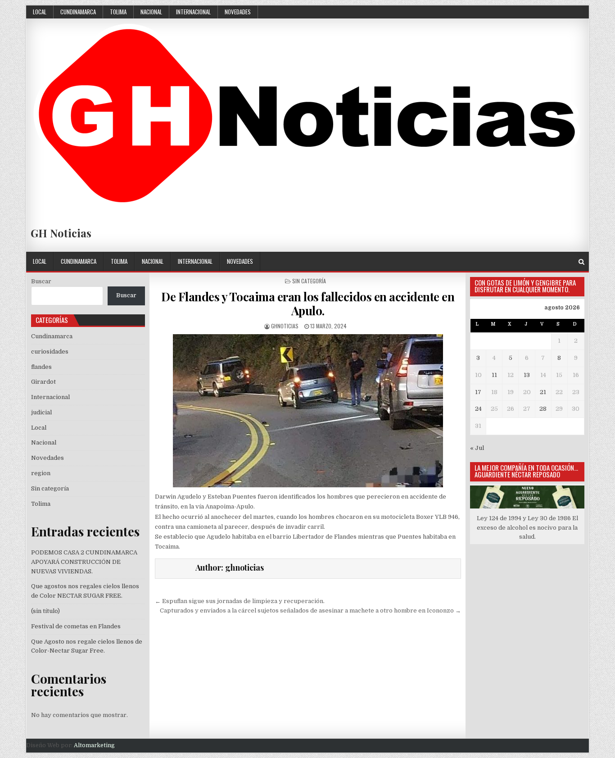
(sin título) (45, 611)
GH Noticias (61, 233)
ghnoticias (284, 326)
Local (39, 11)
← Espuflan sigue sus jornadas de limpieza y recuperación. (240, 601)
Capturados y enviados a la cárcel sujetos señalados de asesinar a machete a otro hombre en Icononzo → (310, 610)
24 (478, 408)
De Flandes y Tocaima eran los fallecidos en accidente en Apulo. (307, 303)
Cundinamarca (78, 11)
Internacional (193, 11)
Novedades (238, 11)
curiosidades (49, 351)
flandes (41, 366)
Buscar (41, 281)
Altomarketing (94, 745)
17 (478, 392)
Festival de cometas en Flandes (76, 626)
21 (543, 392)
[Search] (581, 262)
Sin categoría (309, 281)
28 (543, 408)
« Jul (477, 448)
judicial (41, 412)
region (40, 473)
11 (494, 375)
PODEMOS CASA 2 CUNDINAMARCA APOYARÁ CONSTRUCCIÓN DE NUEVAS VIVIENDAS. (84, 562)
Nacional (151, 11)
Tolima (118, 11)
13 (527, 375)
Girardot (43, 381)
